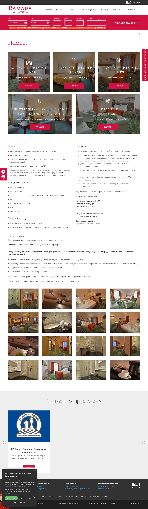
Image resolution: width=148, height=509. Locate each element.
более (29, 467)
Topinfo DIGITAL (135, 503)
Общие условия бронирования (68, 503)
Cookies (113, 503)
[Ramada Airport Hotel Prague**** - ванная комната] (57, 322)
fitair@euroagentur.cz (39, 489)
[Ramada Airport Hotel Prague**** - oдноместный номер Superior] (91, 299)
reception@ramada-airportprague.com (78, 489)
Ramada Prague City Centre (107, 486)
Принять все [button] (11, 498)
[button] (20, 502)
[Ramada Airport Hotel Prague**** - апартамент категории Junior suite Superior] (125, 299)
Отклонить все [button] (26, 498)
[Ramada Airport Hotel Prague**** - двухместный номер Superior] (23, 299)
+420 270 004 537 (38, 486)
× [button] (35, 471)
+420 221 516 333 (72, 486)
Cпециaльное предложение (145, 64)
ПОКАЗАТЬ (29, 86)
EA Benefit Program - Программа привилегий (29, 450)
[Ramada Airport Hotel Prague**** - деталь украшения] (57, 299)
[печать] (139, 34)
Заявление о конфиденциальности (99, 503)
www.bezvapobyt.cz (40, 503)
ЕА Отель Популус (104, 489)
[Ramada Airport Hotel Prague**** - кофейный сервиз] (125, 370)
